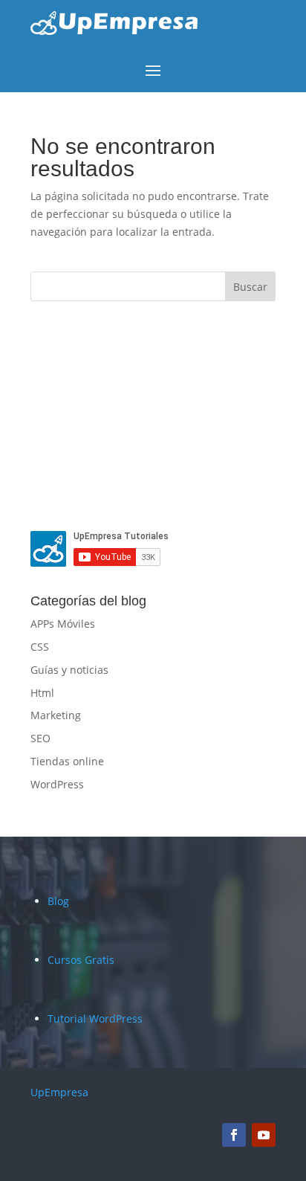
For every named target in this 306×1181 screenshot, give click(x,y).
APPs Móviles (62, 624)
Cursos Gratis (81, 960)
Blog (58, 901)
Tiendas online (67, 761)
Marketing (55, 715)
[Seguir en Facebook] (234, 1135)
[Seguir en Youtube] (264, 1135)
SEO (40, 738)
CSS (39, 647)
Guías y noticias (69, 670)
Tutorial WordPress (95, 1018)
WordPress (57, 784)
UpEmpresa (59, 1092)
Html (42, 693)
